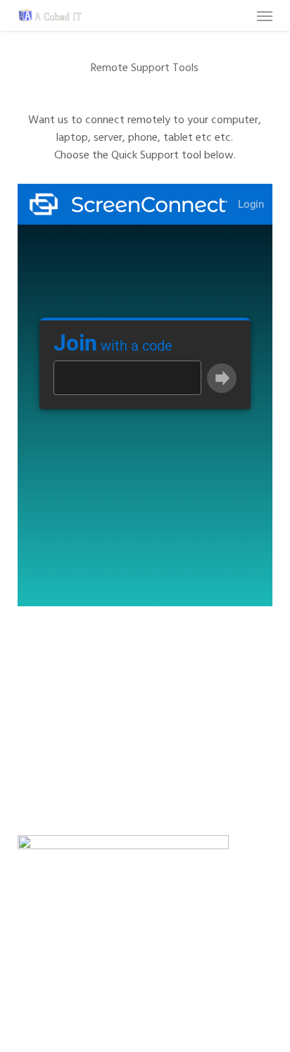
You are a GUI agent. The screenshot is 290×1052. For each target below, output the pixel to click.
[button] (264, 15)
